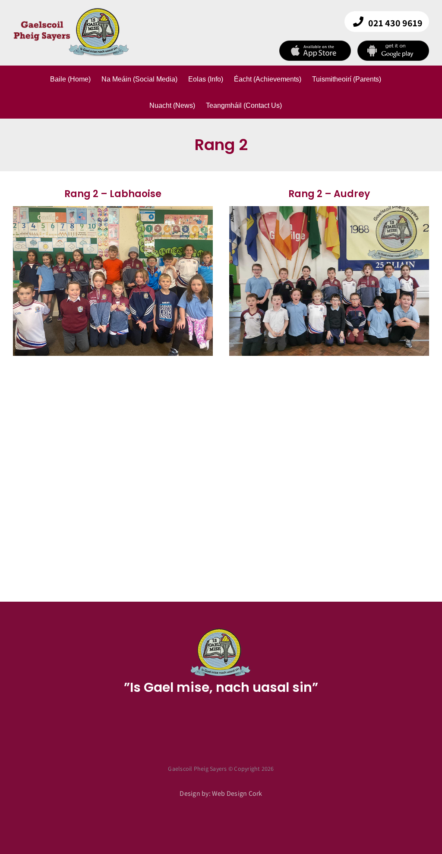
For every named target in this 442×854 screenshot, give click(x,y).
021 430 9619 (395, 23)
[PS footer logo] (221, 630)
